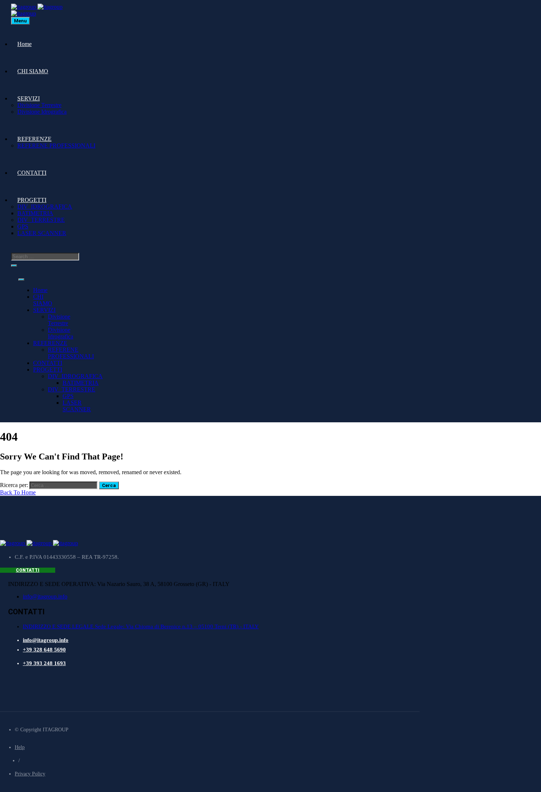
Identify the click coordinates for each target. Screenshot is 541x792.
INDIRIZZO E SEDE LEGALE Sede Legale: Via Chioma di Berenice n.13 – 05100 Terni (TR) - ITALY (141, 626)
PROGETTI (31, 200)
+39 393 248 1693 (44, 663)
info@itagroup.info (45, 596)
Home (24, 44)
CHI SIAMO (32, 71)
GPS (22, 226)
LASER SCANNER (41, 233)
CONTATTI (31, 173)
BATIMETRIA (35, 213)
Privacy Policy (30, 774)
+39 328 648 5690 (44, 650)
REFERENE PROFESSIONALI (56, 145)
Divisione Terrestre (39, 105)
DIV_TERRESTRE (41, 220)
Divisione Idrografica (42, 112)
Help (20, 747)
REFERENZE (34, 139)
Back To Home (18, 492)
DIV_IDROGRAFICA (44, 206)
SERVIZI (28, 98)
